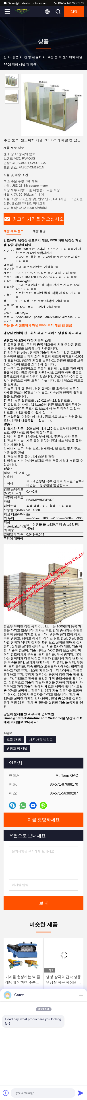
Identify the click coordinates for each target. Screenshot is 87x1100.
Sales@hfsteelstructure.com (28, 3)
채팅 (74, 11)
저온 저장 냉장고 (41, 739)
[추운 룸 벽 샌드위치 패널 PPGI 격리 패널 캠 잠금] (52, 105)
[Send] (80, 1093)
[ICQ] (43, 805)
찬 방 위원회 (32, 57)
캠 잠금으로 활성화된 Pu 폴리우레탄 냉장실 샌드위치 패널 (63, 980)
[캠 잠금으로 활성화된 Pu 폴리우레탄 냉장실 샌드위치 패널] (63, 955)
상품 (15, 57)
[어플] (22, 805)
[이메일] (33, 805)
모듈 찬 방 (14, 739)
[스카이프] (12, 805)
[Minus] (80, 995)
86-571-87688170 (70, 3)
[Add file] (6, 1093)
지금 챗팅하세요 (43, 819)
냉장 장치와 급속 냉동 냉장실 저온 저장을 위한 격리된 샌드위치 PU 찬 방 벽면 (22, 980)
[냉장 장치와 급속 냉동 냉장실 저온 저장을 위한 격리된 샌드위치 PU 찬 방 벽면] (23, 955)
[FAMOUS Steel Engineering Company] (22, 11)
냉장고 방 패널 (17, 748)
